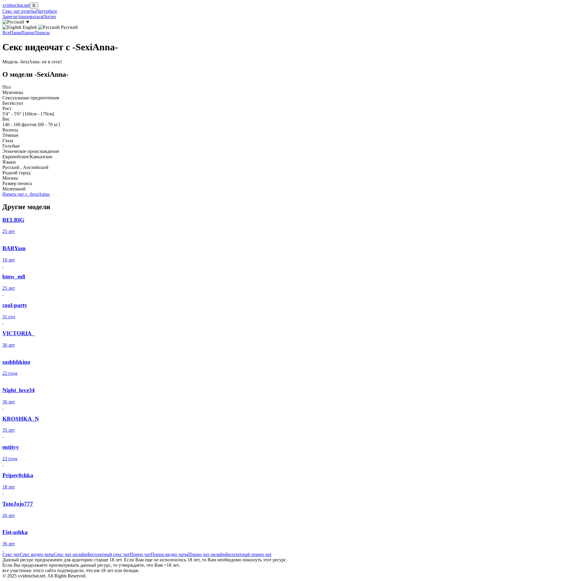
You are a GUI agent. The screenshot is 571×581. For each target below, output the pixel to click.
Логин (49, 16)
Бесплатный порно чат (248, 554)
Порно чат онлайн (206, 554)
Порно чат (140, 554)
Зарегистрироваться (22, 16)
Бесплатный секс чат (108, 554)
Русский (69, 27)
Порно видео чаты (169, 554)
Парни (27, 32)
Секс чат (11, 554)
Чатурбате (47, 11)
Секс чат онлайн (70, 554)
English (29, 27)
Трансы (42, 32)
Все (6, 32)
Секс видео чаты (37, 554)
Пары (15, 32)
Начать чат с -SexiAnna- (26, 194)
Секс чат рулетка (19, 11)
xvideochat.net (16, 5)
